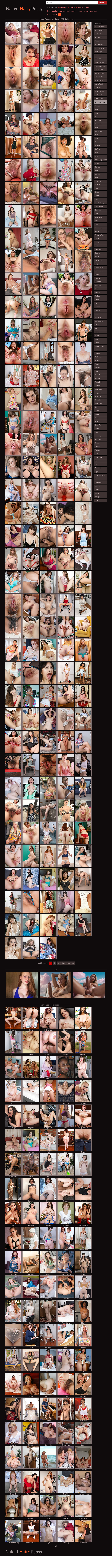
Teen (65, 1127)
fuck (96, 246)
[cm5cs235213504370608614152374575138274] (48, 238)
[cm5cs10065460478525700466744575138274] (13, 696)
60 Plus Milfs (99, 34)
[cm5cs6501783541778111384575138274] (48, 101)
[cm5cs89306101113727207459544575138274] (48, 810)
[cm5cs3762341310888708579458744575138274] (48, 582)
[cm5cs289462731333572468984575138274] (30, 604)
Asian (48, 1274)
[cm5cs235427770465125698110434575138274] (30, 124)
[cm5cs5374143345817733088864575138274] (13, 55)
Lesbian (66, 1298)
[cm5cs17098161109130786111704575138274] (83, 101)
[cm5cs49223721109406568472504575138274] (48, 879)
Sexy (48, 1518)
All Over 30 (98, 37)
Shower (30, 1103)
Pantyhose (13, 1176)
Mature (30, 1445)
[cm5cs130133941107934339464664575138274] (83, 810)
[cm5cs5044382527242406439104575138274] (48, 284)
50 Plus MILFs (99, 30)
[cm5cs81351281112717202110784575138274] (65, 261)
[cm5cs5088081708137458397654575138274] (83, 216)
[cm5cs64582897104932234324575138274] (48, 376)
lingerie (97, 310)
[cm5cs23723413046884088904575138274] (83, 55)
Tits (48, 1176)
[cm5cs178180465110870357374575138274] (65, 421)
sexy (96, 407)
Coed (48, 1372)
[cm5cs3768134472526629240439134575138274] (48, 421)
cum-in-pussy (99, 203)
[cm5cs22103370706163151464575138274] (30, 444)
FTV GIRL (98, 55)
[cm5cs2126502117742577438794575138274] (13, 330)
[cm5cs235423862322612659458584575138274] (48, 536)
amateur (97, 106)
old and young (99, 346)
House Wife (83, 1543)
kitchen (97, 296)
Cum (65, 1176)
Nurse (83, 1176)
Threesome (48, 1054)
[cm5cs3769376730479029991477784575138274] (83, 925)
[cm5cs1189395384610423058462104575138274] (65, 810)
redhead (97, 385)
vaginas (97, 493)
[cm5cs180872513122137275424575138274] (66, 284)
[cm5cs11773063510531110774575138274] (65, 216)
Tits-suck (30, 1225)
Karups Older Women (101, 70)
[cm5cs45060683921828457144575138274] (30, 856)
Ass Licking (83, 1469)
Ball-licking (48, 1030)
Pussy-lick (83, 1201)
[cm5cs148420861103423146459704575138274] (48, 856)
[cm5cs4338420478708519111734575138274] (83, 238)
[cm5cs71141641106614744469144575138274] (30, 650)
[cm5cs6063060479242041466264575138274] (13, 559)
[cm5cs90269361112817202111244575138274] (30, 193)
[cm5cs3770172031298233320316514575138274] (83, 147)
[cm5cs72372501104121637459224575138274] (48, 719)
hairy (96, 264)
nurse (97, 339)
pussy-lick (98, 382)
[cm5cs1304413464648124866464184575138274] (83, 673)
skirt (96, 421)
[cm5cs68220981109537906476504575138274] (83, 559)
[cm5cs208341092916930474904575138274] (65, 833)
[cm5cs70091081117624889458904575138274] (48, 627)
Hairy (24, 9)
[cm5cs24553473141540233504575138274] (48, 261)
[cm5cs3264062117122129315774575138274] (83, 399)
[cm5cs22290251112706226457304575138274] (30, 902)
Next (63, 963)
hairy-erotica (99, 271)
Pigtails (65, 1030)
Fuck (48, 1152)
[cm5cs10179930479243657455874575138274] (30, 948)
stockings (98, 439)
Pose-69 (48, 1396)
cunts (97, 213)
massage (98, 317)
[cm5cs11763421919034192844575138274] (83, 170)
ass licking (98, 124)
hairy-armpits (99, 267)
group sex (98, 260)
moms (97, 332)
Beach (48, 1469)
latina (97, 299)
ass (96, 117)
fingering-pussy (100, 235)
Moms (48, 1494)
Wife (65, 1372)
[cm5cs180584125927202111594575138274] (66, 330)
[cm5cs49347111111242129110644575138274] (48, 353)
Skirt (48, 1250)
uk (96, 479)
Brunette (48, 1347)
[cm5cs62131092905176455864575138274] (30, 490)
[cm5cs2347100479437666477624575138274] (83, 879)
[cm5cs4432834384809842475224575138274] (65, 925)
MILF (48, 1079)
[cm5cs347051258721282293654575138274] (83, 33)
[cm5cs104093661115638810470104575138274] (30, 925)
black (96, 156)
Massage (13, 1201)
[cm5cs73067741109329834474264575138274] (65, 650)
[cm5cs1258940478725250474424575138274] (65, 696)
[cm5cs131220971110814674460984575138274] (65, 490)
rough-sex (98, 389)
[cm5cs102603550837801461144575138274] (65, 536)
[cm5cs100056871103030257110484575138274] (30, 353)
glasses (97, 253)
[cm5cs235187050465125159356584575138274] (66, 444)
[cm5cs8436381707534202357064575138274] (30, 467)
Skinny (30, 1176)
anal (96, 109)
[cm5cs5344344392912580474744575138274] (65, 788)
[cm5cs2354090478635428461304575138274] (65, 582)
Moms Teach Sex (100, 84)
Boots (31, 1030)
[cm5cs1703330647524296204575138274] (65, 33)
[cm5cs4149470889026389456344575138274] (30, 627)
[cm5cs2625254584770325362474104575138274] (65, 604)
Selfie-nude (13, 1469)
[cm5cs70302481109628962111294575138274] (30, 421)
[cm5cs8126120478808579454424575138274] (13, 810)
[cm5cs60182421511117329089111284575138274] (30, 376)
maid (96, 314)
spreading (98, 436)
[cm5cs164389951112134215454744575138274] (13, 902)
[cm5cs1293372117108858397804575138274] (13, 193)
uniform (97, 486)
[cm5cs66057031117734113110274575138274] (13, 124)
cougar (97, 192)
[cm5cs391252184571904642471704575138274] (48, 650)
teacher (97, 450)
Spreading (65, 1225)
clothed (97, 185)
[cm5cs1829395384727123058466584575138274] (13, 650)
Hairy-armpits (83, 1127)
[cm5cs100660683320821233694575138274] (66, 399)
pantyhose (98, 357)
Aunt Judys (98, 52)
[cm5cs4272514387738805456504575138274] (30, 673)
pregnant (98, 378)
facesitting (98, 228)
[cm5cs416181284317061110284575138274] (13, 170)
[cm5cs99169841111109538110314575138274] (13, 307)
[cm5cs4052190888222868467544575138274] (13, 925)
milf (96, 328)
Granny (30, 1054)
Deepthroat (66, 1445)
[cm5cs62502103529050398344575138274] (65, 467)
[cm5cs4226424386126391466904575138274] (13, 742)
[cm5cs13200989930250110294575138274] (13, 216)
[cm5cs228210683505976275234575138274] (48, 147)
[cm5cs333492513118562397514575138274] (65, 307)
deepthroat (98, 217)
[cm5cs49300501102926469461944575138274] (65, 765)
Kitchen (83, 1372)
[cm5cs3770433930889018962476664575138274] (83, 604)
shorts (97, 411)
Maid (30, 1250)
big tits (97, 149)
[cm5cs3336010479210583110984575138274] (83, 444)
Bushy (65, 1396)
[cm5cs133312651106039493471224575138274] (48, 513)
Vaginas (66, 1518)
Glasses (13, 1445)
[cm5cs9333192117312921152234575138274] (30, 330)
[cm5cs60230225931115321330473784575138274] (65, 513)
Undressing (83, 1298)
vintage (97, 497)
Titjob (31, 1396)
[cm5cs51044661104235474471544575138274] (48, 604)
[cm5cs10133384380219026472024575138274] (48, 742)
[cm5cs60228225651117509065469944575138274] (30, 879)
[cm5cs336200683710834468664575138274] (30, 513)
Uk (31, 1298)
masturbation (99, 321)
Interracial (83, 1420)
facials (97, 231)
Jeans (83, 1152)
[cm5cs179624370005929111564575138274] (66, 193)
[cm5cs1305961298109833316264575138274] (48, 467)
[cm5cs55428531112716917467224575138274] (13, 833)
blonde (97, 163)
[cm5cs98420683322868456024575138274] (30, 536)
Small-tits (30, 1469)
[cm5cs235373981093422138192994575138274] (13, 147)
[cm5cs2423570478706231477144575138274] (83, 742)
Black (83, 1323)
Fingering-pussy (83, 1494)
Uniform (48, 1323)
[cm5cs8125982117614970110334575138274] (13, 399)
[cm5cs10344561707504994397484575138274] (65, 170)
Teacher (83, 1030)
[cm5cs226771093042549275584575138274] (83, 284)
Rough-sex (48, 1127)
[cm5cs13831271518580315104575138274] (13, 261)
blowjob (97, 167)
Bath (30, 1323)
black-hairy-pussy (101, 160)
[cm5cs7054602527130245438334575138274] (48, 399)
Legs (13, 1396)
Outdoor (13, 1323)
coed (96, 188)
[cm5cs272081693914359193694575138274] (83, 421)
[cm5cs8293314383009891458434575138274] (48, 948)
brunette (97, 174)
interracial (98, 285)
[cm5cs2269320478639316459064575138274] (48, 673)
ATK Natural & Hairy (101, 48)
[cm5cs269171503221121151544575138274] (48, 78)
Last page (70, 963)
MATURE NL (99, 77)
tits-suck (98, 468)
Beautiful (66, 1494)
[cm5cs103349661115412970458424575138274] (48, 490)
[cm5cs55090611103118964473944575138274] (65, 559)
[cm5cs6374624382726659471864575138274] (48, 696)
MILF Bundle (99, 80)
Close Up (65, 1543)
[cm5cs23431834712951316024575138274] (30, 101)
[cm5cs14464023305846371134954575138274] (30, 55)
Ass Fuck (48, 1298)
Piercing (13, 1030)
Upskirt (30, 1518)
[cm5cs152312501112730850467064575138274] (13, 788)
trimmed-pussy (100, 475)
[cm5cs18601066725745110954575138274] (83, 307)
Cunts (83, 1445)
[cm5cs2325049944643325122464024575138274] (83, 627)
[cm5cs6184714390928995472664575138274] (48, 925)
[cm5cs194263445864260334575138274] (13, 33)
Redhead (13, 1274)
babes (97, 127)
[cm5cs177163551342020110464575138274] (30, 261)
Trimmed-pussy (30, 1543)
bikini (96, 152)
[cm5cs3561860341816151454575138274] (30, 399)
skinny (97, 418)
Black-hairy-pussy (30, 1420)
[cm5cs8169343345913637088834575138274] (48, 33)
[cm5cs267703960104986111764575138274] (83, 376)
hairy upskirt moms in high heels (61, 11)
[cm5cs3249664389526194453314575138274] (13, 948)
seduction (98, 400)
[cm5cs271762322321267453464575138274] (13, 536)
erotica (97, 221)
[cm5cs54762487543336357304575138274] (65, 101)
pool (96, 371)
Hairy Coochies (99, 62)
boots (97, 170)
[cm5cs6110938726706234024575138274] (13, 467)
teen (96, 454)
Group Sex (13, 1079)
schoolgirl (98, 396)
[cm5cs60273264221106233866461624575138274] (65, 673)
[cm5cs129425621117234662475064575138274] (65, 879)
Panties (13, 1347)
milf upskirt (52, 15)
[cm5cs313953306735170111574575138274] (65, 238)
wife (96, 500)
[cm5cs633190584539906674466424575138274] (13, 604)
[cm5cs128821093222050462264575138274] (65, 856)
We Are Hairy (99, 98)
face (96, 224)
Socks (13, 1054)
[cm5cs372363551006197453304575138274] (13, 490)
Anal (65, 1347)
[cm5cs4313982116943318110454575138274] (30, 216)
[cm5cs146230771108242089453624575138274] (13, 582)
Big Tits (65, 1420)
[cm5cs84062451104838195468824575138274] (30, 559)
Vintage (13, 1420)
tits (96, 464)
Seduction (83, 1054)
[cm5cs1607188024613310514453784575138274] (13, 627)
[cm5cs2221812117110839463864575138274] (83, 582)
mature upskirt (83, 7)
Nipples (48, 1103)
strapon (97, 443)
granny (97, 256)
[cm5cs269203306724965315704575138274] (83, 78)
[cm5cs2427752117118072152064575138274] (13, 284)
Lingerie (48, 1225)
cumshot (98, 210)
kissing (97, 292)
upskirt (72, 7)
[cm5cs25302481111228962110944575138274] (83, 261)
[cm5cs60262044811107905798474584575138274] (65, 742)
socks (97, 429)
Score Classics (99, 91)
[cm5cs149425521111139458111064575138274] (13, 101)
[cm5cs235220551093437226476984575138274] (83, 696)
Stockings (30, 1274)
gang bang (98, 249)
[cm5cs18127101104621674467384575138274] (13, 879)
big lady (97, 145)
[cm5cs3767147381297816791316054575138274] (30, 238)
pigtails (97, 364)
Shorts (13, 1250)
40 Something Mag (101, 26)
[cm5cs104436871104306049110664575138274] (48, 444)
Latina (83, 1274)
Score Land (98, 95)
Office (31, 1347)
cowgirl (97, 195)
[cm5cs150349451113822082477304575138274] (83, 788)
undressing (98, 482)
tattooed (97, 446)
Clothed (48, 1420)
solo (96, 432)
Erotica (30, 1201)
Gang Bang (83, 1518)
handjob (97, 274)
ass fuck (98, 120)
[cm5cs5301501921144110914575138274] (83, 124)
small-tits (98, 425)
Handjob (13, 1494)
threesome (98, 457)
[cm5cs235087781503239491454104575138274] (13, 719)
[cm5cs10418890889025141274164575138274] (13, 353)
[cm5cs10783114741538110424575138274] (30, 78)
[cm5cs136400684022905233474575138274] (48, 124)
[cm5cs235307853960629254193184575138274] (30, 284)
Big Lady (83, 1396)
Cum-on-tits (31, 1494)
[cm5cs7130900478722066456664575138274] (30, 719)
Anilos (97, 41)
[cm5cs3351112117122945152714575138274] (83, 330)
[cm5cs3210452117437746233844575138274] (83, 353)
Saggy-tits (48, 1445)
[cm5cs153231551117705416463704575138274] (83, 536)
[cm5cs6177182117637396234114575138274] (30, 147)
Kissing (65, 1054)
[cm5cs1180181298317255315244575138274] (30, 170)
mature (97, 325)
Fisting (65, 1469)
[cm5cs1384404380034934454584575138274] (13, 856)
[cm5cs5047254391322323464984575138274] (83, 902)
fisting (97, 238)
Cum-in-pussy (66, 1274)
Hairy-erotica (83, 1225)
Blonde (13, 1298)
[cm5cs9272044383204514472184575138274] (48, 788)
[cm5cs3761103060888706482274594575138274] (65, 124)
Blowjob (83, 1103)
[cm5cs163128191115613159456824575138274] (30, 765)
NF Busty (98, 87)
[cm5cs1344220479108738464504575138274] (83, 765)
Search (102, 2)
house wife (98, 282)
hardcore (98, 278)
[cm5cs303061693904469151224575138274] (13, 78)
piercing (97, 360)
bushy (97, 178)
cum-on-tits (99, 206)
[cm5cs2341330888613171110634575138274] (48, 307)
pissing (97, 368)
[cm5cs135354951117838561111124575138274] (13, 376)
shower (97, 414)
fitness (97, 242)
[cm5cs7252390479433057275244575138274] (48, 193)
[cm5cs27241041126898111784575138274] (83, 467)
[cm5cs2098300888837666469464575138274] (30, 742)
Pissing (13, 1518)
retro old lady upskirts (87, 11)
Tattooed (83, 1347)
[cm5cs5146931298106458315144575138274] (13, 444)
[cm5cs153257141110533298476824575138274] (83, 650)
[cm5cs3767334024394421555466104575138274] (13, 513)
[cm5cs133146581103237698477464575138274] (83, 833)
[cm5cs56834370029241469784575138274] (30, 833)
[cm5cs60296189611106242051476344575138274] (83, 513)
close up (62, 7)
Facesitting (66, 1323)
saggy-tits (98, 393)
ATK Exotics (99, 44)
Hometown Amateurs (101, 66)
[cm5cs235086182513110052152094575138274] (13, 421)
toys (96, 472)
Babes (30, 1372)
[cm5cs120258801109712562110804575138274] (65, 353)
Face (66, 1079)
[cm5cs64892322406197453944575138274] (13, 673)
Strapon (31, 1079)
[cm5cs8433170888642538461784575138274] (65, 719)
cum (96, 199)
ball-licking (98, 131)
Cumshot (65, 1250)
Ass (65, 1152)
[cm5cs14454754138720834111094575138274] (13, 238)
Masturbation (83, 1250)
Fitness (13, 1372)
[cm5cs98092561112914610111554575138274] (65, 147)
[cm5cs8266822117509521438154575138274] (30, 307)
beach (97, 138)
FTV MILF (98, 59)
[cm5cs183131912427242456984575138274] (30, 810)
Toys (48, 1543)
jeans (97, 289)
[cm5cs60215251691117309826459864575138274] (48, 902)
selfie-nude (98, 403)
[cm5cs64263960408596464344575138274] (83, 719)
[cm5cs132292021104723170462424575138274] (65, 902)
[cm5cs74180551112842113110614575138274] (48, 216)
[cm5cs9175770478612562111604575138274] (65, 376)
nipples (97, 335)
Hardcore (13, 1152)
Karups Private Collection (101, 73)
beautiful (97, 142)
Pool (83, 1079)
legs (96, 303)
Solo (13, 1225)
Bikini (13, 1103)
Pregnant (31, 1127)
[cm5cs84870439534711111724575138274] (83, 193)
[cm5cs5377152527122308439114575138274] (48, 330)
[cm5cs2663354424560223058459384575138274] (48, 765)
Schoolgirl (65, 1103)
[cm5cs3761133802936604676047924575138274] (48, 55)
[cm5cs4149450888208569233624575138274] (65, 78)
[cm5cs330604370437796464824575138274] (83, 856)
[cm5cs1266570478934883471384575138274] (48, 559)
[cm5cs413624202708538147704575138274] (30, 33)
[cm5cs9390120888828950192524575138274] (48, 170)
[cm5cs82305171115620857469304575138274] (30, 696)
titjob (96, 461)
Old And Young (13, 1543)
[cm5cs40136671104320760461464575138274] (65, 627)
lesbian (97, 307)
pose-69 (97, 375)
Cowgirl (13, 1127)
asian (96, 113)
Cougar (65, 1201)
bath (96, 135)
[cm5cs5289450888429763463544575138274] (83, 490)
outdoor (97, 350)
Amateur (31, 1152)
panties (97, 353)
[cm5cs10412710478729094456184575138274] (30, 582)
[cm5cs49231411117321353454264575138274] (13, 765)
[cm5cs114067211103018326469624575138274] (30, 788)
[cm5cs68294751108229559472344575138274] (48, 833)
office (97, 342)
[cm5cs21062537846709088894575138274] (65, 55)
